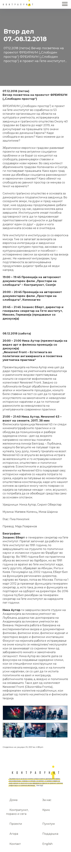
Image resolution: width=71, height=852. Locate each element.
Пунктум (48, 823)
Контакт (15, 843)
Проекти (15, 823)
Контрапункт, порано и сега (17, 811)
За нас (46, 800)
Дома (13, 800)
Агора (13, 833)
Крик (46, 810)
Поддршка (50, 833)
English (47, 843)
